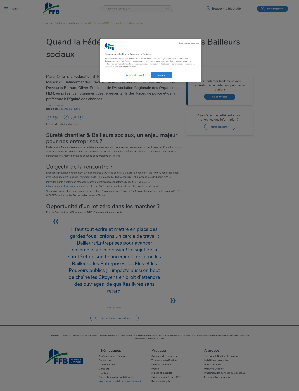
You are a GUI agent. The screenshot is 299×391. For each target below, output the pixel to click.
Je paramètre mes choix (136, 75)
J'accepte (161, 75)
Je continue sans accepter (189, 43)
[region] (150, 60)
